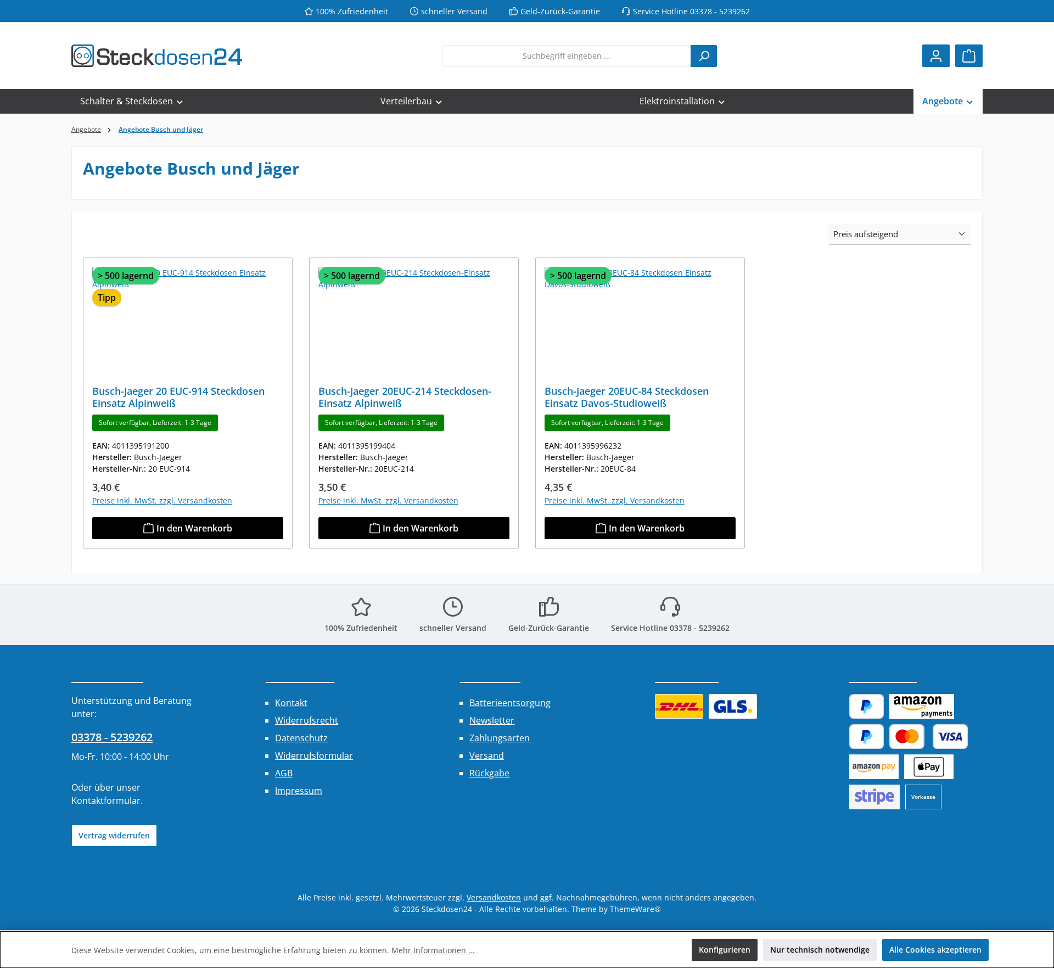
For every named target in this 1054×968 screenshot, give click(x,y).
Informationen (300, 674)
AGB (284, 773)
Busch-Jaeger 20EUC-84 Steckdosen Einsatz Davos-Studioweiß (627, 397)
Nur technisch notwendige (820, 949)
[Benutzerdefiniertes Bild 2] (733, 706)
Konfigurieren (724, 949)
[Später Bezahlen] (866, 736)
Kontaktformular (106, 800)
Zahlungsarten (499, 738)
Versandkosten (494, 897)
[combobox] (566, 56)
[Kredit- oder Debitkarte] (928, 736)
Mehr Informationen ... (433, 950)
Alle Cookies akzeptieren (935, 949)
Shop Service (490, 674)
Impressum (298, 791)
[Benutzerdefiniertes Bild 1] (679, 706)
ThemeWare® (635, 909)
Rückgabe (489, 773)
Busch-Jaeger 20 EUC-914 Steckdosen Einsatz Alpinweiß (178, 397)
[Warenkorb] (969, 55)
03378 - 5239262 (112, 737)
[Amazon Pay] (921, 706)
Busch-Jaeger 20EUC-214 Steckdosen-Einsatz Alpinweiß (404, 397)
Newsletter (491, 720)
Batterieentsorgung (510, 703)
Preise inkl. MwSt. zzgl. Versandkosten (162, 500)
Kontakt (291, 703)
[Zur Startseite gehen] (156, 55)
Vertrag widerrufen (114, 835)
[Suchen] (704, 56)
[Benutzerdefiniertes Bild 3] (874, 797)
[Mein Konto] (936, 55)
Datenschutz (301, 738)
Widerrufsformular (314, 755)
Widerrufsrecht (306, 720)
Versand (486, 755)
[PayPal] (866, 706)
